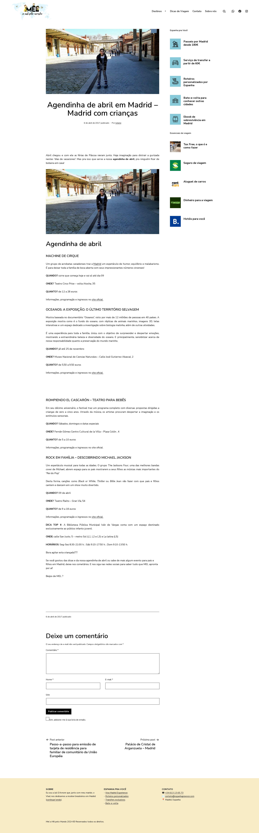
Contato (197, 11)
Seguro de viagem (194, 163)
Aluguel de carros (194, 181)
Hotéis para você (194, 219)
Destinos (157, 11)
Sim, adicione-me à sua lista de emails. (67, 719)
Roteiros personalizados (116, 796)
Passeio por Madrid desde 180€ (195, 43)
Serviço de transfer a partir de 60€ (196, 62)
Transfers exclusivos (115, 799)
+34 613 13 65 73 (174, 792)
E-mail (109, 679)
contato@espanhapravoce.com (179, 796)
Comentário (52, 650)
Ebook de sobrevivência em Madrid (194, 120)
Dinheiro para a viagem (198, 200)
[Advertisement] (67, 141)
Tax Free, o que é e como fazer (195, 146)
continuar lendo (54, 799)
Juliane (118, 123)
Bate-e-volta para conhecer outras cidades (194, 101)
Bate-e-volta (111, 803)
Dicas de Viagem (179, 11)
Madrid (97, 264)
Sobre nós (211, 11)
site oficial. (97, 299)
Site (48, 694)
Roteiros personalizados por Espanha (195, 82)
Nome (49, 679)
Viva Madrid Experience (116, 792)
